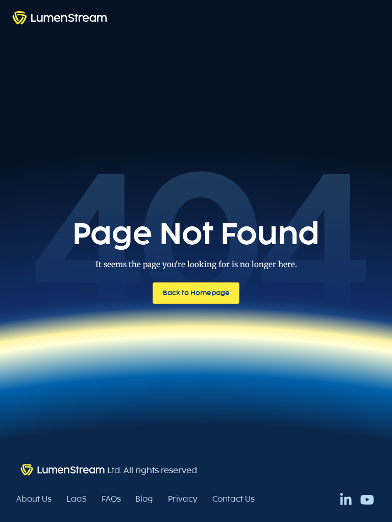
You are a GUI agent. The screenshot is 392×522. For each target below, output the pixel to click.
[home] (59, 17)
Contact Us (233, 499)
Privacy (183, 499)
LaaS (76, 499)
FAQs (111, 499)
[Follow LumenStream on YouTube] (367, 499)
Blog (144, 499)
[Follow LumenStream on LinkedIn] (345, 499)
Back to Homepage (196, 293)
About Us (34, 499)
